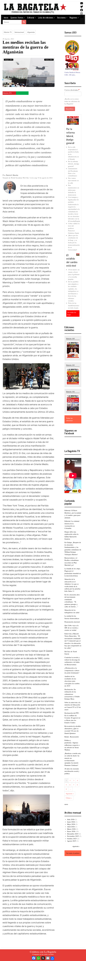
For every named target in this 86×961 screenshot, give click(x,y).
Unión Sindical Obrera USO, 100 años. (72, 73)
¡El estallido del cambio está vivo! (71, 260)
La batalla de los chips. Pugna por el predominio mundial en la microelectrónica (72, 572)
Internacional (19, 32)
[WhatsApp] (38, 958)
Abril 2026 (71, 826)
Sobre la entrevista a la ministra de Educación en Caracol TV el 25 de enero (72, 706)
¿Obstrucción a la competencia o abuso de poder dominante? (71, 670)
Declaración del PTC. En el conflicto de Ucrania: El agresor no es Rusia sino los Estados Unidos (72, 718)
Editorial (31, 17)
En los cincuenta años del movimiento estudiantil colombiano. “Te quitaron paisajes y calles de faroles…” (72, 600)
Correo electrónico (71, 90)
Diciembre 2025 (72, 834)
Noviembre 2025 (73, 836)
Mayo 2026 (71, 824)
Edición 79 (8, 32)
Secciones (61, 17)
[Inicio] (35, 8)
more (66, 804)
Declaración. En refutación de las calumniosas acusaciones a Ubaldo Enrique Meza (72, 694)
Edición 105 (70, 338)
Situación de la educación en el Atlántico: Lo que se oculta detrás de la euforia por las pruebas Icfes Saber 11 (72, 585)
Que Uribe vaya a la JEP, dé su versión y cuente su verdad (71, 627)
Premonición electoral (72, 622)
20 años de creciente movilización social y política (71, 771)
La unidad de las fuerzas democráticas (71, 617)
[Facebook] (33, 958)
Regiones (74, 17)
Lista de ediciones (46, 17)
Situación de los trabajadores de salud (71, 611)
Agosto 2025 (71, 841)
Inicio (6, 17)
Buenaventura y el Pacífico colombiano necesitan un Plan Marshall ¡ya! (71, 561)
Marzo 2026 (71, 829)
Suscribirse (70, 109)
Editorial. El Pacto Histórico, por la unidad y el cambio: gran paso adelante (72, 514)
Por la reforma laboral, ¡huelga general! (70, 136)
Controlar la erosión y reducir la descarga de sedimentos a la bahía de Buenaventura (72, 661)
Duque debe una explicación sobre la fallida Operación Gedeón (71, 535)
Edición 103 (70, 365)
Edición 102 (70, 391)
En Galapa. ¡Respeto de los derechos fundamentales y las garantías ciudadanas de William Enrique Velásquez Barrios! (72, 548)
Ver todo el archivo (73, 853)
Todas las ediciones (69, 419)
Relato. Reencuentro (71, 737)
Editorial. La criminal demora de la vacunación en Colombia (71, 524)
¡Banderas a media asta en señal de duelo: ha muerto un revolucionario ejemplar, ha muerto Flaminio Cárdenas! (72, 759)
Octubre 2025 (72, 838)
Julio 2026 (70, 819)
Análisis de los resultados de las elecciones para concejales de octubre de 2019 (72, 681)
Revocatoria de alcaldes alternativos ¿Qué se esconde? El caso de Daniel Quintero (72, 729)
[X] (43, 958)
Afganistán (31, 32)
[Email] (48, 958)
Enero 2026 (71, 831)
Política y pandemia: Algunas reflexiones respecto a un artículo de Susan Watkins (72, 745)
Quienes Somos (17, 17)
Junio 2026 (71, 822)
